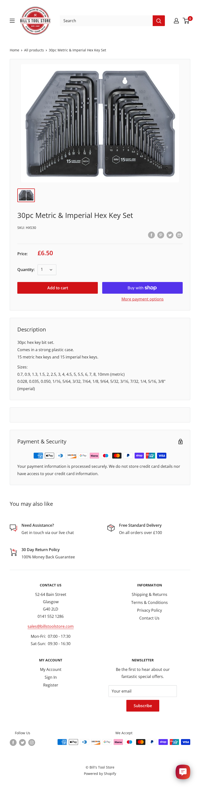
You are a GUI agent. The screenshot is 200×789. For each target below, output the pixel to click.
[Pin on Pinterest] (160, 234)
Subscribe (143, 705)
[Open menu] (12, 21)
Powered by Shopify (100, 773)
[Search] (159, 20)
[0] (186, 21)
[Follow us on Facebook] (13, 742)
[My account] (176, 20)
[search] (106, 20)
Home (14, 50)
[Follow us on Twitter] (22, 742)
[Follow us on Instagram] (31, 742)
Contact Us (149, 618)
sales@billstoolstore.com (51, 626)
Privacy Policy (149, 610)
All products (34, 50)
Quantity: (26, 269)
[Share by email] (179, 234)
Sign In (51, 677)
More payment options (142, 299)
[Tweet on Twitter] (170, 234)
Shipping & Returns (149, 594)
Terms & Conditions (149, 602)
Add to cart (57, 288)
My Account (50, 669)
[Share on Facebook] (151, 234)
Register (50, 685)
